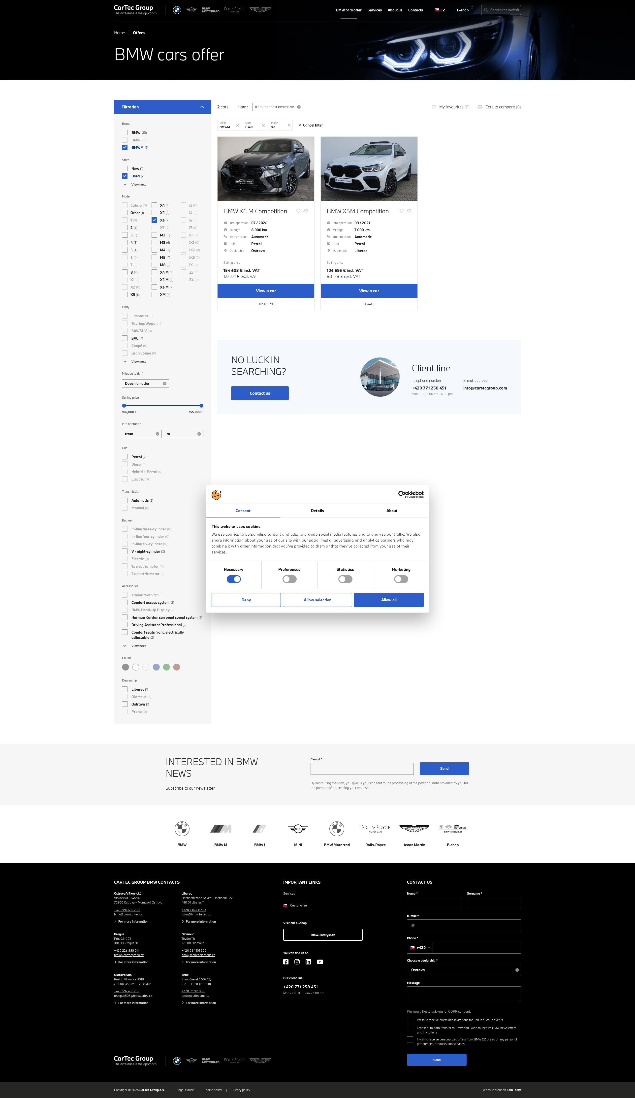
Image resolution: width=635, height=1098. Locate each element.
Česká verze (298, 905)
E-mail (316, 759)
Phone (412, 938)
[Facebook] (285, 962)
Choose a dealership (422, 960)
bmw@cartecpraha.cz (129, 955)
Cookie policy (213, 1090)
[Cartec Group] (135, 10)
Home (119, 32)
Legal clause (185, 1090)
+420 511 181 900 (193, 991)
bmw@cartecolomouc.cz (198, 955)
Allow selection (317, 599)
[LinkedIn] (308, 962)
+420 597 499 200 (127, 910)
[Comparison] (305, 211)
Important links (302, 882)
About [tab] (392, 510)
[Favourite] (298, 211)
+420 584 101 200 (194, 950)
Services (375, 10)
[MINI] (191, 9)
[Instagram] (297, 962)
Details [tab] (317, 510)
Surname (474, 893)
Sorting (243, 107)
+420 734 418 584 (194, 910)
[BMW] (177, 10)
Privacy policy (240, 1090)
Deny (246, 599)
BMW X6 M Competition (255, 211)
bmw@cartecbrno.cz (195, 996)
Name (412, 893)
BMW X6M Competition (358, 211)
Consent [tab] (243, 510)
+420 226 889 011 (126, 950)
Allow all (389, 599)
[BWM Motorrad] (211, 9)
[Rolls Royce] (234, 9)
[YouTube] (320, 962)
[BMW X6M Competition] (369, 169)
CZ (443, 10)
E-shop (463, 10)
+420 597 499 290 (126, 991)
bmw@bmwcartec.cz (128, 914)
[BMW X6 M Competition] (266, 169)
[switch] (290, 579)
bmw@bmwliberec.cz (196, 914)
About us (395, 10)
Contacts (415, 10)
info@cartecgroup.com (485, 387)
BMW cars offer (349, 10)
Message (413, 983)
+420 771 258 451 (429, 387)
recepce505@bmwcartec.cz (133, 996)
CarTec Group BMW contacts (147, 882)
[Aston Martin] (260, 9)
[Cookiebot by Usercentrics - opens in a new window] (402, 494)
